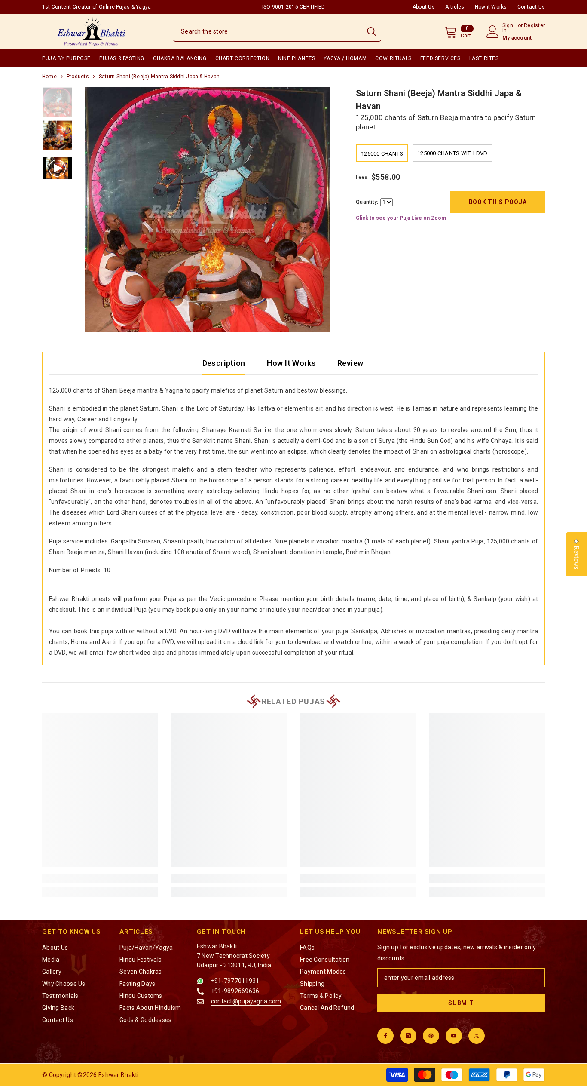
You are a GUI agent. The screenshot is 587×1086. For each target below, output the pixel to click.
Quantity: (367, 202)
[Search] (277, 31)
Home (49, 77)
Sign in (507, 28)
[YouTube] (454, 1036)
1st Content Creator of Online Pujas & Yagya (96, 7)
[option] (207, 209)
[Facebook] (385, 1036)
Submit (461, 1003)
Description (223, 363)
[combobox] (267, 31)
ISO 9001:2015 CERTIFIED (293, 7)
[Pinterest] (431, 1036)
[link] (100, 878)
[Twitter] (476, 1036)
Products (78, 77)
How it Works (491, 7)
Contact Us (531, 7)
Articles (455, 7)
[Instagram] (408, 1036)
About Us (424, 7)
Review (350, 363)
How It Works (291, 363)
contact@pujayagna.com (246, 1001)
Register (534, 25)
